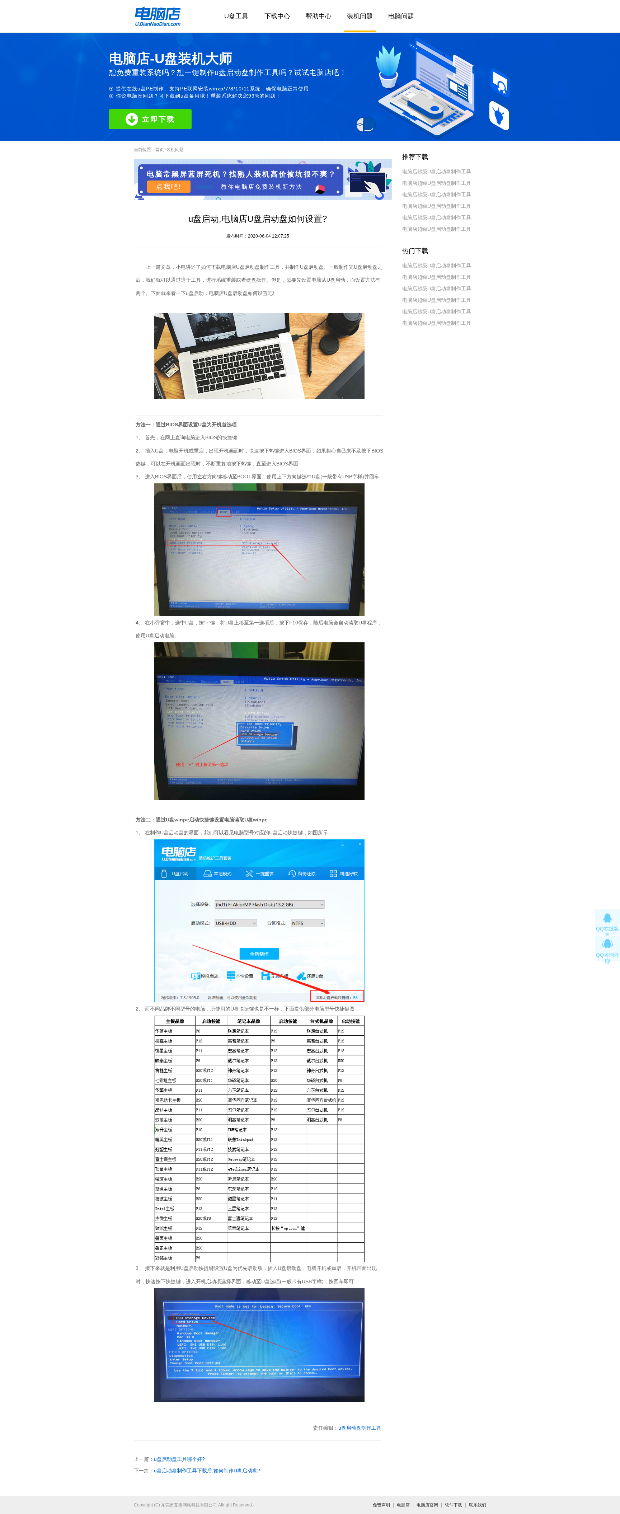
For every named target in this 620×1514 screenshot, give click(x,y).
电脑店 (403, 1505)
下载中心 (277, 16)
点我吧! (169, 186)
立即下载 (158, 119)
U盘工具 (236, 16)
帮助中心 (319, 16)
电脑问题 (401, 16)
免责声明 (381, 1505)
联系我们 (477, 1505)
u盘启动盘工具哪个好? (179, 1459)
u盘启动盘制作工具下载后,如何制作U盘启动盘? (207, 1470)
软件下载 (453, 1505)
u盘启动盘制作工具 (359, 1428)
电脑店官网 (427, 1505)
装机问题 (360, 16)
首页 (159, 149)
